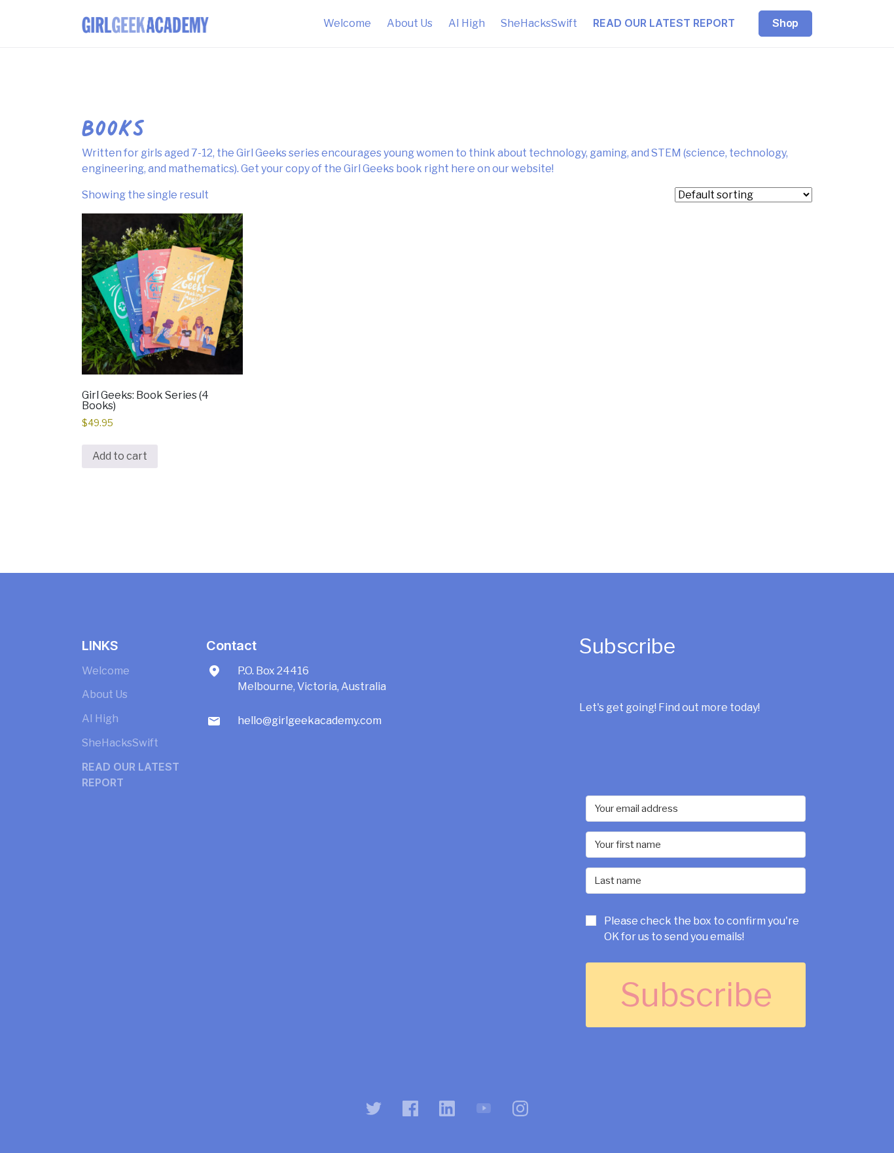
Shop (785, 23)
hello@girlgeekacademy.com (310, 720)
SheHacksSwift (539, 23)
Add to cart (119, 456)
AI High (466, 23)
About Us (410, 23)
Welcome (347, 23)
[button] (696, 933)
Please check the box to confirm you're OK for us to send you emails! (701, 929)
